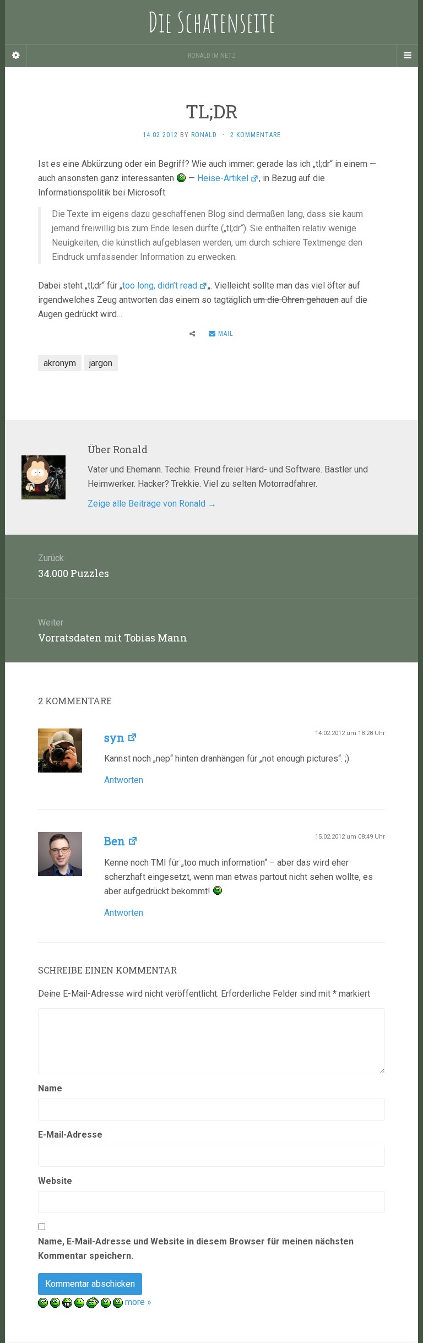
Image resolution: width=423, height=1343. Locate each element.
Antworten (123, 780)
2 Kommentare (255, 135)
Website (55, 1181)
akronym (60, 363)
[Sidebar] (16, 56)
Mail (225, 334)
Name (50, 1088)
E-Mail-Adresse (70, 1134)
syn (114, 737)
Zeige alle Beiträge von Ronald (152, 503)
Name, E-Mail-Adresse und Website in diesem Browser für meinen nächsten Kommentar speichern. (196, 1248)
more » (138, 1302)
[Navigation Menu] (407, 56)
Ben (114, 841)
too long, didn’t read (159, 285)
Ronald (204, 135)
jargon (100, 363)
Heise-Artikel (222, 178)
